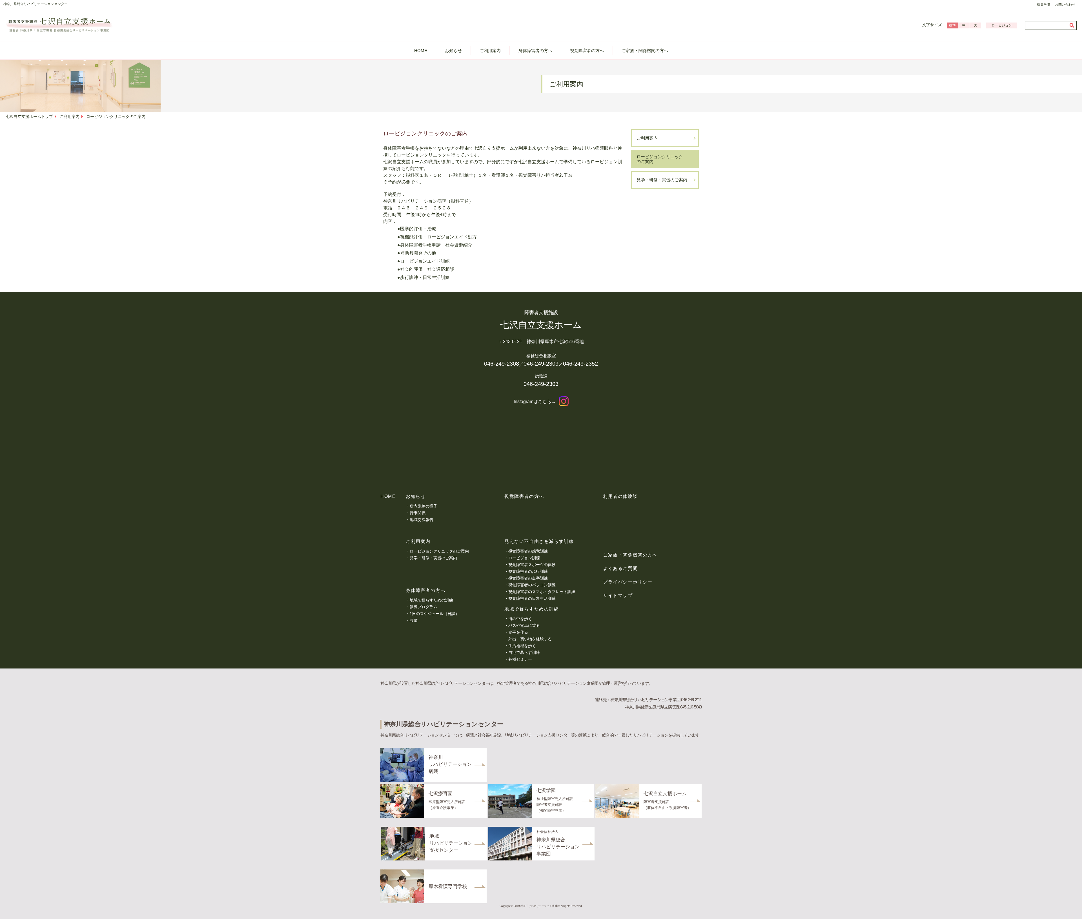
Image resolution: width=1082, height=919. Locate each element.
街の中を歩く (520, 618)
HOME (420, 50)
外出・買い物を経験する (530, 639)
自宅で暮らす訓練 (524, 652)
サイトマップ (618, 595)
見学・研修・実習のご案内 (662, 179)
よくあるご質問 (620, 568)
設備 (414, 620)
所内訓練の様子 (423, 506)
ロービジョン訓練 (524, 558)
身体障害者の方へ (535, 50)
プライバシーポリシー (628, 582)
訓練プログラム (423, 607)
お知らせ (453, 50)
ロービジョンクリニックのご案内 (660, 159)
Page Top (1068, 909)
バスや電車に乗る (524, 625)
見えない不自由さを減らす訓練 (539, 541)
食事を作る (518, 632)
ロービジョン (1002, 25)
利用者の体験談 (620, 496)
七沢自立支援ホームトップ (29, 116)
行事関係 (417, 513)
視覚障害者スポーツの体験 (532, 564)
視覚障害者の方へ (587, 50)
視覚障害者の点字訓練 (528, 578)
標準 (952, 25)
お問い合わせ (1065, 4)
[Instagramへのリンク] (564, 401)
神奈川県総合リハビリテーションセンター (35, 4)
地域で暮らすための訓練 (431, 600)
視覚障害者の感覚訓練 (528, 551)
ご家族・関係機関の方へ (645, 50)
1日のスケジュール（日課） (434, 613)
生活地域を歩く (522, 645)
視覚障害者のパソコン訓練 (532, 585)
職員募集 (1043, 4)
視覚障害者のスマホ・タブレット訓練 (541, 591)
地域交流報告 (421, 519)
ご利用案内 (490, 50)
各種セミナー (520, 659)
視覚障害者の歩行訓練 (528, 571)
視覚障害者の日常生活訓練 (532, 598)
